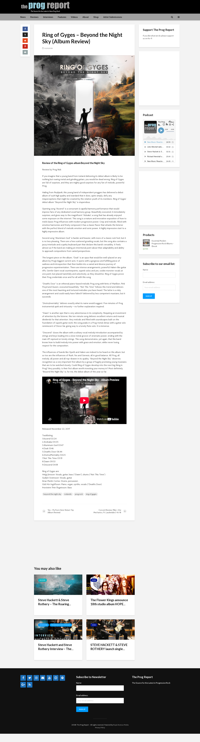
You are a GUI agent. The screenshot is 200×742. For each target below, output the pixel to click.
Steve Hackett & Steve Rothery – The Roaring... (54, 602)
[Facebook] (23, 678)
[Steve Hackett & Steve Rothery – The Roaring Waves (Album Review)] (58, 584)
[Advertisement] (130, 6)
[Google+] (23, 685)
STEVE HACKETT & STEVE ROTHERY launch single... (108, 647)
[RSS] (29, 685)
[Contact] (42, 678)
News (23, 17)
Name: (145, 270)
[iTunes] (56, 678)
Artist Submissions (112, 17)
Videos (74, 17)
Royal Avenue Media (121, 725)
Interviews (48, 17)
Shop (96, 17)
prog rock (79, 494)
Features (62, 17)
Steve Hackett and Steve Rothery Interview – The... (55, 647)
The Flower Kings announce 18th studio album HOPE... (109, 602)
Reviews (34, 17)
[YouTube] (49, 678)
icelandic (68, 494)
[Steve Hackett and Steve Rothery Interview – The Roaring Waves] (58, 629)
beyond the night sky (52, 494)
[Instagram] (36, 678)
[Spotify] (62, 678)
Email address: (149, 282)
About (85, 17)
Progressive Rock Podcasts (60, 625)
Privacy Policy (100, 728)
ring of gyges (91, 494)
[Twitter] (29, 678)
